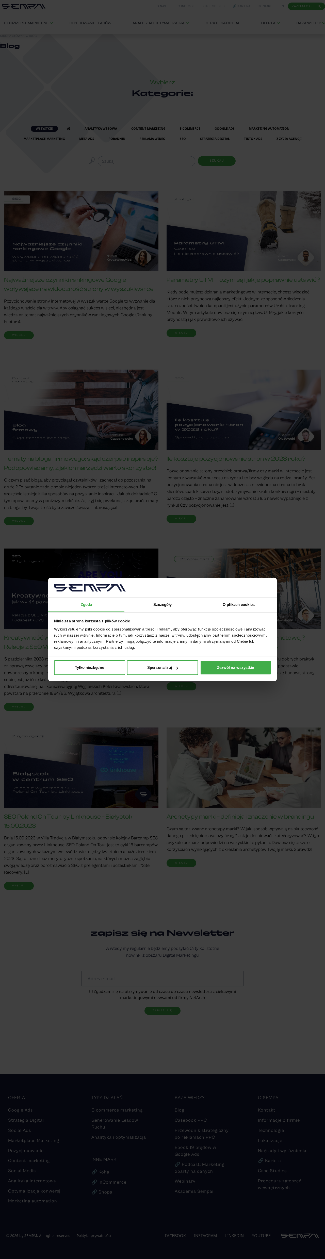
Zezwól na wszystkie (235, 667)
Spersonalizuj (159, 667)
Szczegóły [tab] (162, 604)
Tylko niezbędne (89, 667)
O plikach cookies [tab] (239, 604)
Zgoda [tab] (86, 604)
